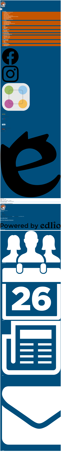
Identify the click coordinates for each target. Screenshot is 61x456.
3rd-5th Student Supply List (7, 22)
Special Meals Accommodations (8, 34)
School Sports (5, 30)
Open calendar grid (9, 203)
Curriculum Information (7, 44)
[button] (4, 11)
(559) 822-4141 (16, 216)
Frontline (5, 28)
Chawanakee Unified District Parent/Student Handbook (11, 16)
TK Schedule (5, 12)
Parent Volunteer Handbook (7, 17)
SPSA (4, 41)
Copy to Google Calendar (3, 201)
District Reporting (6, 40)
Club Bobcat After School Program (8, 19)
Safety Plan (5, 42)
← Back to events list (3, 203)
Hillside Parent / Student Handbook (8, 15)
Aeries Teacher (6, 27)
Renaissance (3, 214)
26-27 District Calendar (7, 37)
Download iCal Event (11, 201)
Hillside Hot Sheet (6, 14)
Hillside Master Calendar (7, 36)
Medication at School (6, 33)
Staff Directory (6, 45)
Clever (3, 213)
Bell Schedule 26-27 (6, 38)
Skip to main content (3, 0)
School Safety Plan (6, 18)
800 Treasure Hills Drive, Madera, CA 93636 (6, 216)
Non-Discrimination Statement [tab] (6, 220)
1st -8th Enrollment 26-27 (7, 13)
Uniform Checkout (6, 31)
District (5, 26)
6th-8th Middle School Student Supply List (9, 23)
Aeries (3, 212)
